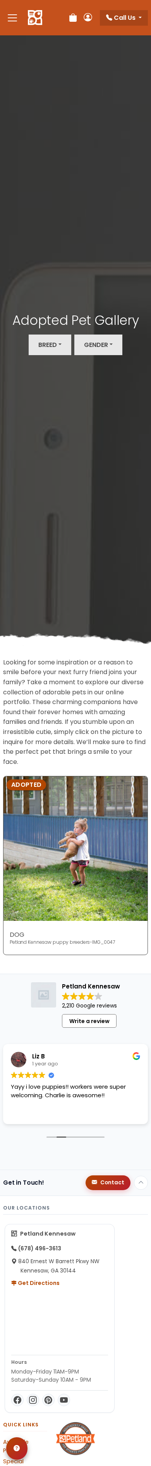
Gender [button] (96, 344)
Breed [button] (47, 344)
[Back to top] (141, 1183)
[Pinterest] (48, 1400)
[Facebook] (17, 1400)
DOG (17, 934)
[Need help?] (16, 1448)
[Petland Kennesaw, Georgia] (35, 17)
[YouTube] (64, 1400)
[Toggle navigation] (12, 18)
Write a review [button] (89, 1021)
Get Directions (38, 1283)
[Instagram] (33, 1400)
